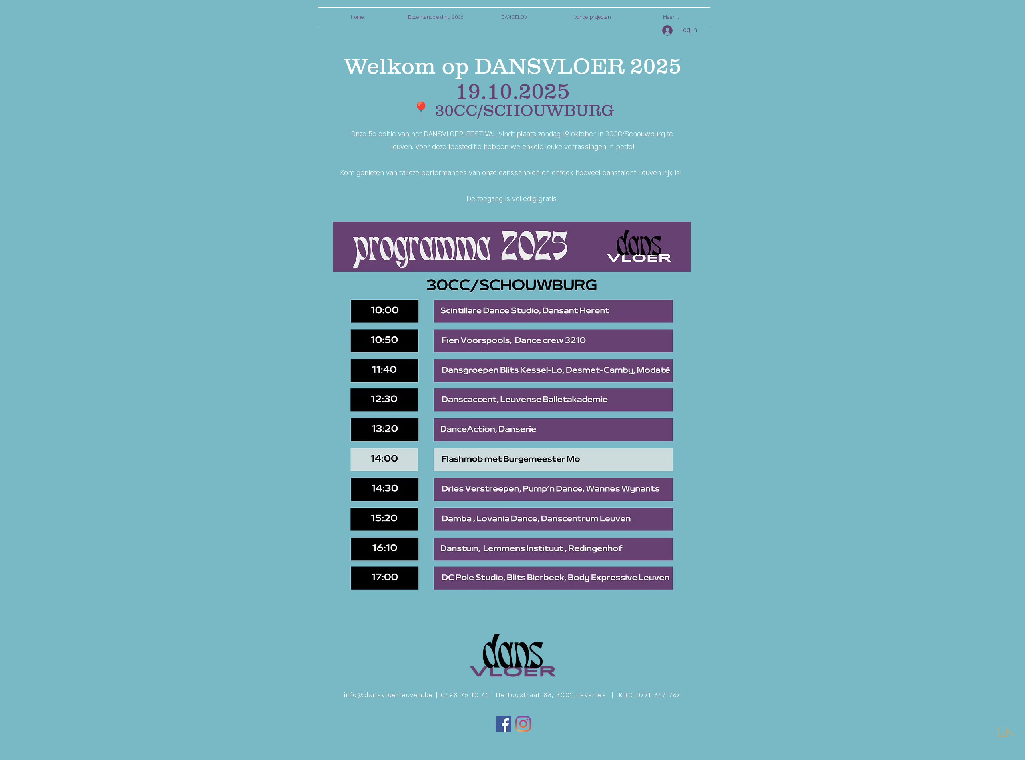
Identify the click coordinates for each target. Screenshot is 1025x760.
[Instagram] (523, 724)
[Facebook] (503, 724)
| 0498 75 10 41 (464, 695)
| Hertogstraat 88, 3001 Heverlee (552, 695)
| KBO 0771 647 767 (646, 695)
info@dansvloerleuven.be (390, 695)
